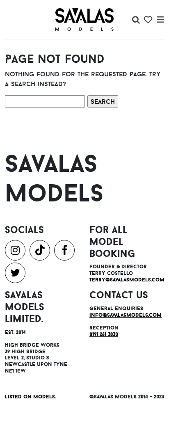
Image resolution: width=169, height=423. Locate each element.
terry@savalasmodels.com (126, 279)
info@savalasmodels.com (125, 314)
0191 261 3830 (103, 334)
